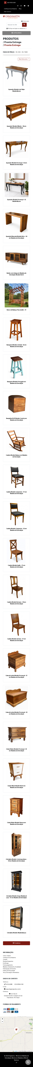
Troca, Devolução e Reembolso (11, 972)
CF (16, 1062)
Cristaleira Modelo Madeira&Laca (16, 933)
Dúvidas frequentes (8, 961)
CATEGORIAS (17, 33)
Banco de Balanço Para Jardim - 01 (16, 310)
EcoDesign (6, 963)
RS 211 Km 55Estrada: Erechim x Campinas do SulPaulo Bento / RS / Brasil (13, 995)
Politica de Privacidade (9, 970)
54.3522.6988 (8, 984)
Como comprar (7, 955)
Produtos (17, 943)
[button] (16, 1030)
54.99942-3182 (19, 984)
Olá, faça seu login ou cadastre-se (17, 28)
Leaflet (15, 1051)
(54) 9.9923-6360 (11, 2)
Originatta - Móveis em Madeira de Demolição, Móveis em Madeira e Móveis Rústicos (11, 16)
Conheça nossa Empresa (10, 9)
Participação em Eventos (9, 969)
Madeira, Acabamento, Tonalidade (12, 967)
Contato (5, 959)
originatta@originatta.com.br (13, 989)
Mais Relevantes (23, 59)
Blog (20, 9)
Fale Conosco (7, 11)
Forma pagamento (8, 965)
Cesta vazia (26, 21)
